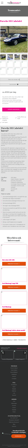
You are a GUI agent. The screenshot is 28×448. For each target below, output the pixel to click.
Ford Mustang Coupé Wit (10, 283)
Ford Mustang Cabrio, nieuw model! (13, 330)
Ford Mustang (6, 307)
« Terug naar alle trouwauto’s (14, 340)
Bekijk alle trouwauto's (22, 348)
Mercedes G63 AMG (8, 260)
